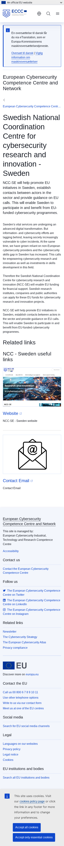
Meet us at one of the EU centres (23, 708)
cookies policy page (32, 801)
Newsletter (9, 631)
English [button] (39, 13)
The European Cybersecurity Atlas (24, 642)
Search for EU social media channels (26, 726)
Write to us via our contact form (22, 702)
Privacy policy (11, 749)
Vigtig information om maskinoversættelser (27, 57)
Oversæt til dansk (22, 53)
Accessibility (11, 551)
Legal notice (10, 754)
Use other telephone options (20, 697)
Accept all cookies (26, 827)
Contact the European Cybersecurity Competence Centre (26, 570)
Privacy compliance (15, 647)
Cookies (8, 759)
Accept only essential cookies (34, 837)
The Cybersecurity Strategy (20, 636)
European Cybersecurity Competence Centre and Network (32, 106)
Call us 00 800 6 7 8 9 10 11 (20, 692)
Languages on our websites (20, 743)
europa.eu (32, 674)
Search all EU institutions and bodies (26, 777)
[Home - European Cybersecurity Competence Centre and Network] (18, 14)
